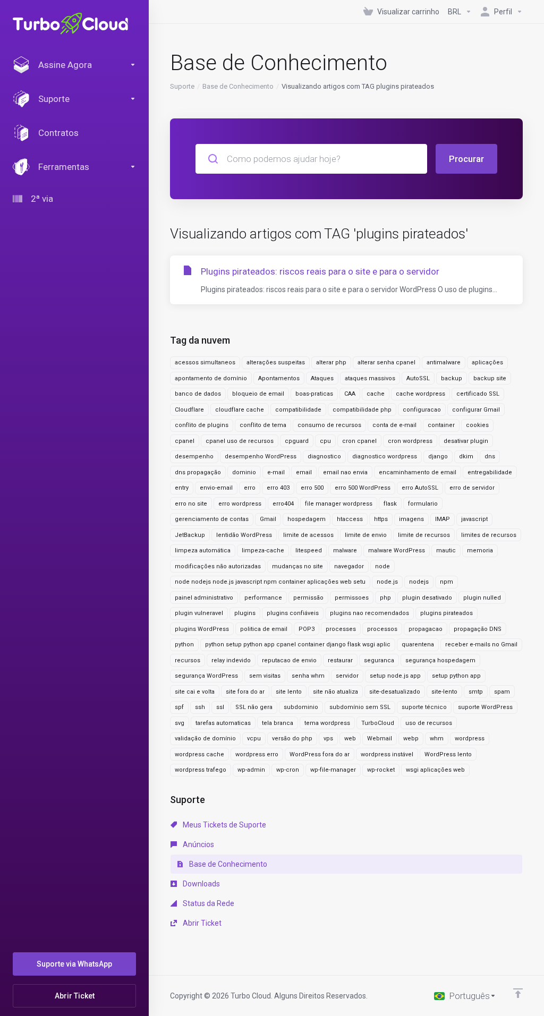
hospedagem (306, 519)
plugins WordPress (202, 629)
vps (328, 738)
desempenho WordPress (260, 456)
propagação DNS (478, 629)
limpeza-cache (263, 550)
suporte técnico (424, 707)
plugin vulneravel (199, 613)
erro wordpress (239, 503)
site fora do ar (245, 691)
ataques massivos (370, 378)
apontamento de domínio (211, 378)
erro (250, 487)
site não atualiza (335, 691)
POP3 (306, 629)
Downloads (200, 884)
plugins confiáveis (293, 613)
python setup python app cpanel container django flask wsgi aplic (297, 644)
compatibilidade (298, 409)
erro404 (283, 503)
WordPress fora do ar (320, 754)
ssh (200, 707)
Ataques (322, 378)
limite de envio (366, 535)
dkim (466, 456)
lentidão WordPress (244, 535)
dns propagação (198, 472)
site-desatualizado (394, 691)
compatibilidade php (362, 409)
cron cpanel (359, 441)
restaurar (340, 660)
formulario (423, 503)
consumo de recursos (329, 425)
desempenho (194, 456)
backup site (489, 378)
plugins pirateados (446, 613)
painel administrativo (204, 597)
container (441, 425)
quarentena (418, 644)
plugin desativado (427, 597)
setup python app (456, 675)
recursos (187, 660)
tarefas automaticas (223, 723)
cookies (477, 425)
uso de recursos (428, 723)
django (438, 456)
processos (382, 629)
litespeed (308, 550)
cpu (325, 441)
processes (341, 629)
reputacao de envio (289, 660)
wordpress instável (387, 754)
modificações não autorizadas (218, 566)
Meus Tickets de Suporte (223, 825)
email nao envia (345, 472)
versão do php (292, 738)
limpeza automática (203, 550)
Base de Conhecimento (238, 86)
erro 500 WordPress (362, 487)
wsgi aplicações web (435, 769)
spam (502, 691)
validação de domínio (205, 738)
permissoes (352, 597)
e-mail (276, 472)
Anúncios (197, 844)
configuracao (422, 409)
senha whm (308, 675)
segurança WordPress (206, 675)
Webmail (379, 738)
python (184, 644)
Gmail (268, 519)
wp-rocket (381, 769)
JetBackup (190, 535)
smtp (476, 691)
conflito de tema (263, 425)
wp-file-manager (333, 769)
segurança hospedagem (440, 660)
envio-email (216, 487)
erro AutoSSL (420, 487)
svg (179, 723)
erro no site (191, 503)
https (381, 519)
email (304, 472)
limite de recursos (424, 535)
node (382, 566)
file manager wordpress (338, 503)
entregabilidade (490, 472)
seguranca (379, 660)
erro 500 (312, 487)
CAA (349, 393)
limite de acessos (308, 535)
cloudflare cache (239, 409)
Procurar (466, 158)
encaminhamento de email (417, 472)
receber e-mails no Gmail (481, 644)
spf (179, 707)
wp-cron (287, 769)
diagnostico (324, 456)
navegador (349, 566)
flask (390, 503)
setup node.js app (395, 675)
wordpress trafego (200, 769)
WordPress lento (448, 754)
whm (437, 738)
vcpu (254, 738)
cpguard (297, 441)
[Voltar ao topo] (518, 993)
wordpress (469, 738)
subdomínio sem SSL (359, 707)
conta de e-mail (394, 425)
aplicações (487, 362)
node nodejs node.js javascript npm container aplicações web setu (270, 581)
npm (446, 581)
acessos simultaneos (205, 362)
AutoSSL (418, 378)
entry (182, 487)
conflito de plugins (201, 425)
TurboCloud (377, 723)
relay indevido (231, 660)
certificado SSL (477, 393)
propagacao (426, 629)
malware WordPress (396, 550)
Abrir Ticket (201, 923)
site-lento (444, 691)
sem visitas (264, 675)
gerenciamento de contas (212, 519)
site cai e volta (195, 691)
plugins (245, 613)
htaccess (350, 519)
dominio (244, 472)
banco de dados (198, 393)
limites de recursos (488, 535)
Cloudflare (189, 409)
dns (489, 456)
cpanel (184, 441)
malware (345, 550)
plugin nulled (482, 597)
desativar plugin (466, 441)
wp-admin (251, 769)
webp (411, 738)
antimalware (444, 362)
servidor (347, 675)
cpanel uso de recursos (240, 441)
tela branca (277, 723)
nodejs (419, 581)
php (385, 597)
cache (376, 393)
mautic (446, 550)
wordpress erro (256, 754)
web (350, 738)
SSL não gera (254, 707)
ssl (220, 707)
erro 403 (278, 487)
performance (263, 597)
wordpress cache (199, 754)
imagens (411, 519)
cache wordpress (420, 393)
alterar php (331, 362)
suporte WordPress (485, 707)
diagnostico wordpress (384, 456)
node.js (387, 581)
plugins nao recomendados (369, 613)
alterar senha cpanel (386, 362)
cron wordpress (410, 441)
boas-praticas (314, 393)
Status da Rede (207, 903)
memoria (480, 550)
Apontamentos (279, 378)
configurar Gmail (476, 409)
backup (451, 378)
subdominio (301, 707)
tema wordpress (327, 723)
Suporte (182, 86)
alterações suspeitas (275, 362)
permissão (308, 597)
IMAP (442, 519)
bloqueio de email (258, 393)
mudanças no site (297, 566)
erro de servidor (472, 487)
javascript (474, 519)
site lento (289, 691)
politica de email (263, 629)
